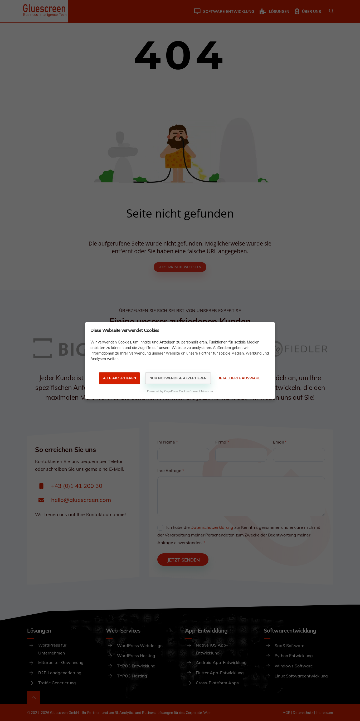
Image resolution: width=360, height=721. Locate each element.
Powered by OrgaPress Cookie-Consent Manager (180, 391)
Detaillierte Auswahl (238, 378)
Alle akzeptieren (119, 378)
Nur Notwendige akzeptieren (178, 378)
